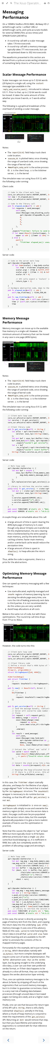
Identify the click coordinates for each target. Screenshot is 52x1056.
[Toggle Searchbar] (11, 3)
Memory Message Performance (16, 320)
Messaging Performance (16, 14)
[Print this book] (45, 3)
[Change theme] (7, 3)
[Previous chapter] (8, 1039)
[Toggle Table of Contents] (3, 3)
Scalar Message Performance (24, 74)
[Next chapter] (43, 1039)
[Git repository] (48, 3)
